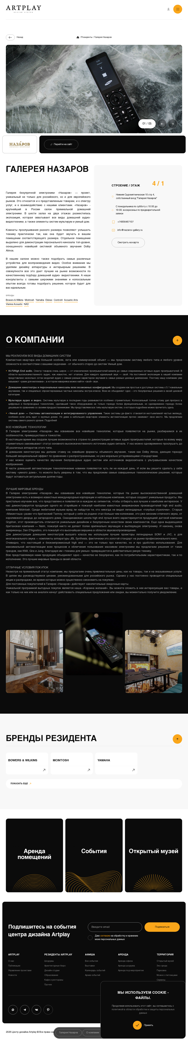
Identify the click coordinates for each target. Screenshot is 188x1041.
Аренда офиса (125, 961)
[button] (162, 124)
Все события (91, 961)
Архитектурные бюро (55, 966)
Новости (12, 975)
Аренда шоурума (126, 966)
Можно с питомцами (167, 975)
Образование (51, 975)
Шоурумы (49, 961)
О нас (11, 961)
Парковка (161, 971)
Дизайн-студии (51, 971)
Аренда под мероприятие (131, 971)
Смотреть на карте (128, 242)
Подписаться (162, 927)
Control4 (58, 300)
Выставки (90, 966)
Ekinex (49, 300)
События (86, 850)
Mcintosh (29, 300)
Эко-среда (162, 966)
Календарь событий (95, 971)
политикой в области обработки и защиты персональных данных (143, 1011)
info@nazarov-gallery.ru (130, 230)
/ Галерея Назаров (102, 37)
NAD (26, 304)
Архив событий (92, 975)
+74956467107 (126, 222)
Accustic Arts (71, 300)
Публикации (14, 966)
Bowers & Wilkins (14, 300)
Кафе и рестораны (53, 980)
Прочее (48, 985)
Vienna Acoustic (14, 304)
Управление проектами (19, 971)
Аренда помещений (28, 853)
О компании (92, 1033)
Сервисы (161, 980)
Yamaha (40, 300)
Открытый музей (151, 850)
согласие (105, 936)
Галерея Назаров (68, 1033)
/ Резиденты (86, 37)
